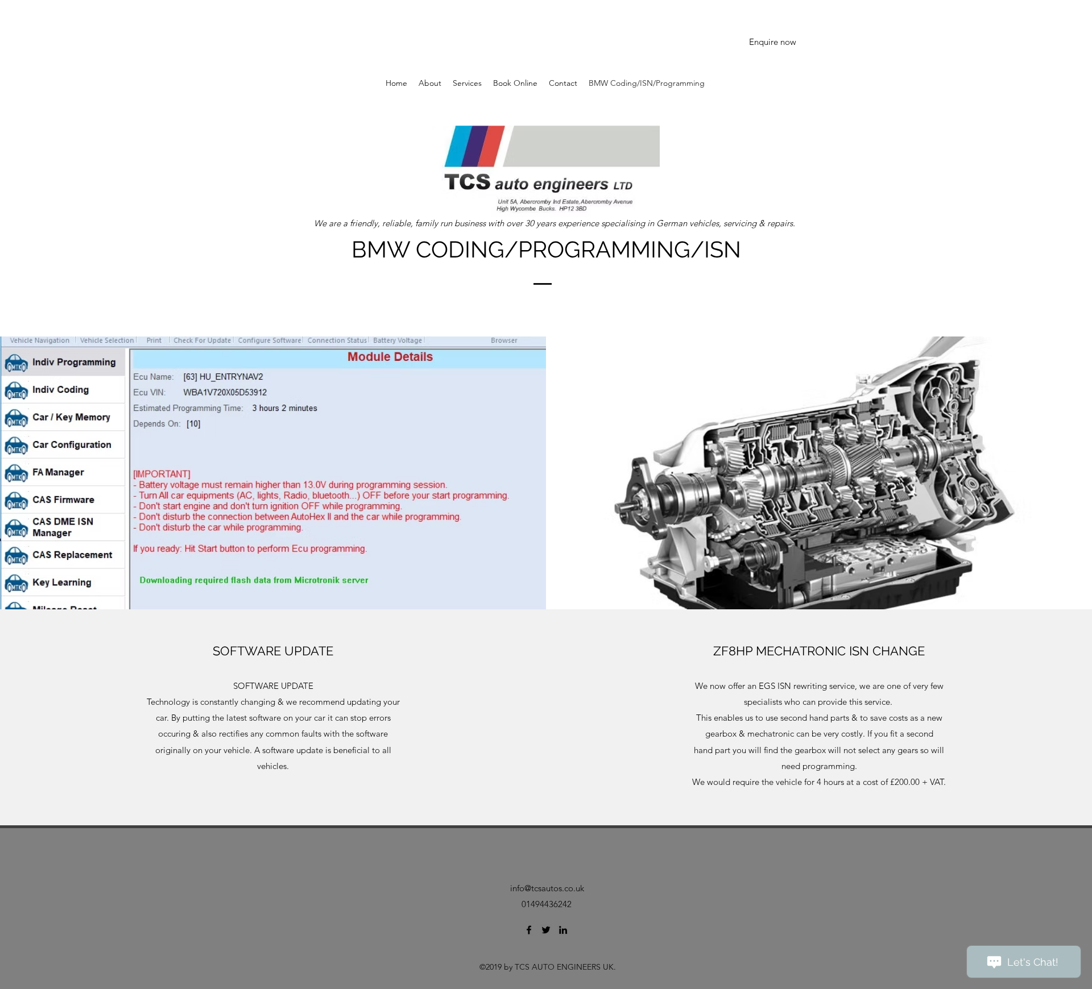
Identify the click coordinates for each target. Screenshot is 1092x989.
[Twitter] (546, 930)
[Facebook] (529, 930)
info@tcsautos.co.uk (547, 888)
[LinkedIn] (563, 930)
